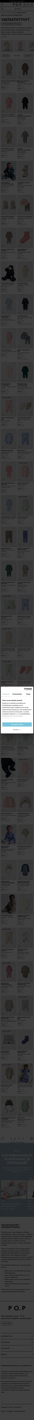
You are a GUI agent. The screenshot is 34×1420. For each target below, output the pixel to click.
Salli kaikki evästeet (17, 724)
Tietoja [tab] (28, 694)
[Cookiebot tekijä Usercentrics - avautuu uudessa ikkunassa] (24, 689)
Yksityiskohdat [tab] (17, 694)
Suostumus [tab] (6, 694)
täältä (17, 714)
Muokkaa (16, 729)
